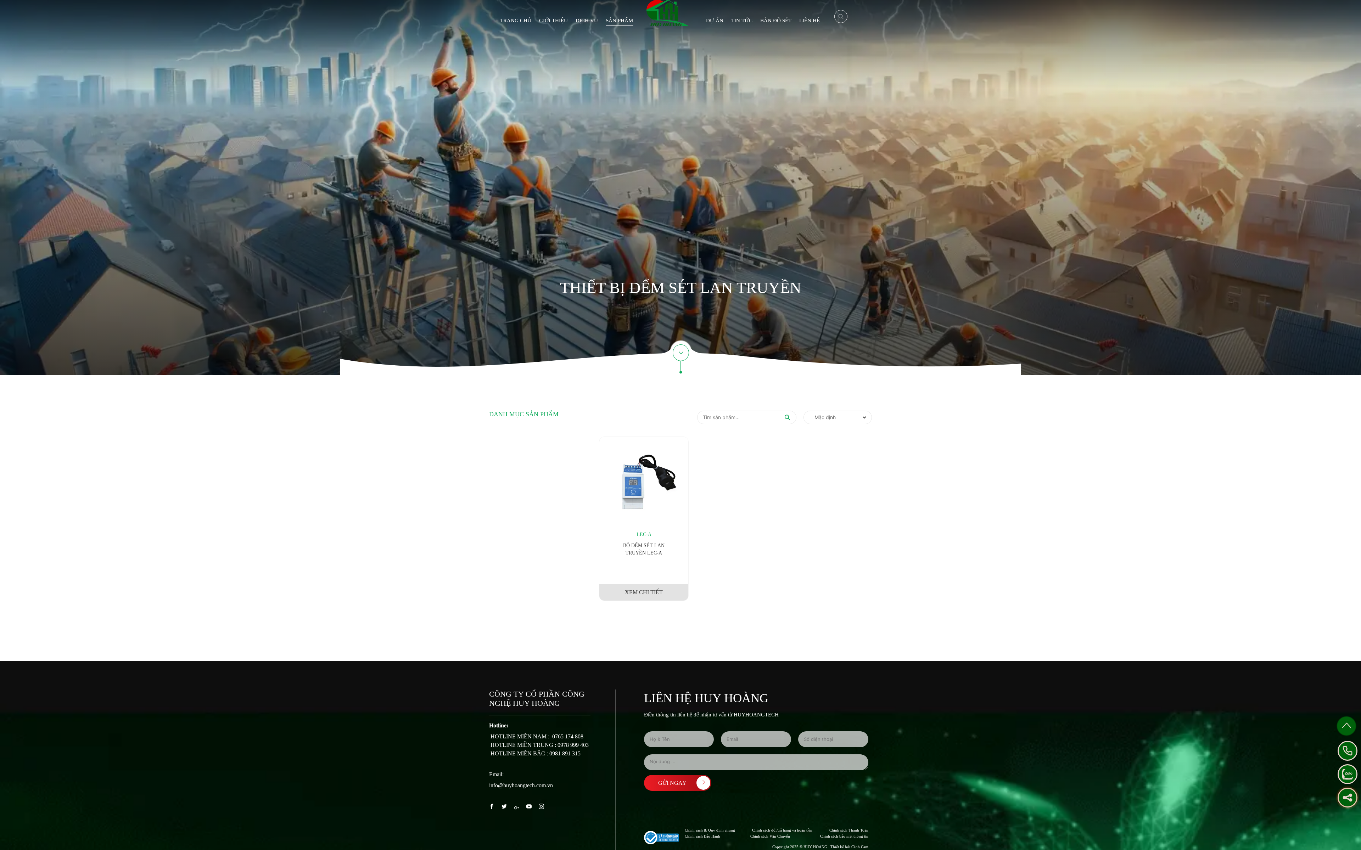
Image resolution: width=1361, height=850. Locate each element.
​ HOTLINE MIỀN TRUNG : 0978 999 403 (539, 745)
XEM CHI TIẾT (644, 592)
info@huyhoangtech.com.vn (521, 785)
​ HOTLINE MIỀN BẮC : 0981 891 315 (535, 753)
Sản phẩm (619, 20)
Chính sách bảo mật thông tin (844, 836)
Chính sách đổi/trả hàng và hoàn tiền (782, 830)
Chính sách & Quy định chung (710, 830)
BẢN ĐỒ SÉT (775, 20)
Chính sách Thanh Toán (848, 830)
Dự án (714, 20)
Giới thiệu (553, 20)
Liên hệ (809, 20)
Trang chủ (515, 20)
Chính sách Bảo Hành (702, 836)
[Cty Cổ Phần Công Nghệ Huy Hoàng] (667, 12)
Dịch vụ (587, 20)
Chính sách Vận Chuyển (770, 836)
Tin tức (741, 20)
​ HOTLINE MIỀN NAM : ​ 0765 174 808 (536, 736)
